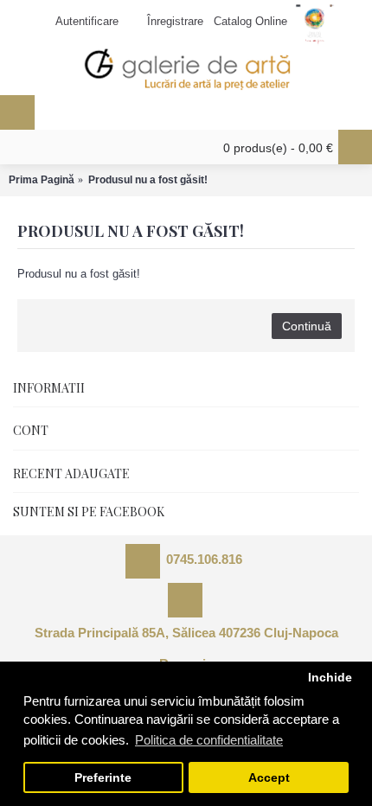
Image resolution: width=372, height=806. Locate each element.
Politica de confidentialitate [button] (209, 739)
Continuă (306, 326)
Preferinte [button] (102, 777)
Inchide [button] (330, 677)
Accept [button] (269, 777)
